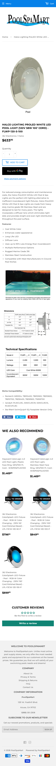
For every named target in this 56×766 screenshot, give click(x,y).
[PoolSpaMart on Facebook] (24, 743)
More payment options (15, 179)
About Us (28, 673)
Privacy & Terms (28, 677)
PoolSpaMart (17, 750)
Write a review (28, 623)
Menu (8, 3)
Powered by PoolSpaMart (38, 750)
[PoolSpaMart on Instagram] (29, 743)
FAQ (28, 684)
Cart (51, 3)
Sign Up (48, 729)
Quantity (6, 148)
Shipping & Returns (28, 680)
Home (5, 37)
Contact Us (28, 687)
